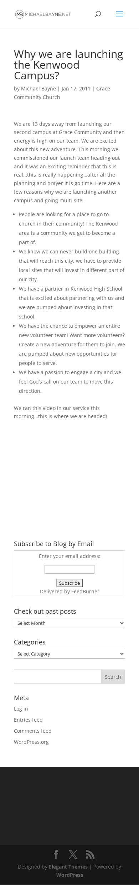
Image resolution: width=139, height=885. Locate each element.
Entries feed (28, 719)
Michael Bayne (38, 88)
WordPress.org (31, 741)
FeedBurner (85, 591)
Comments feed (33, 730)
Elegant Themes (68, 866)
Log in (21, 708)
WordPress (69, 874)
